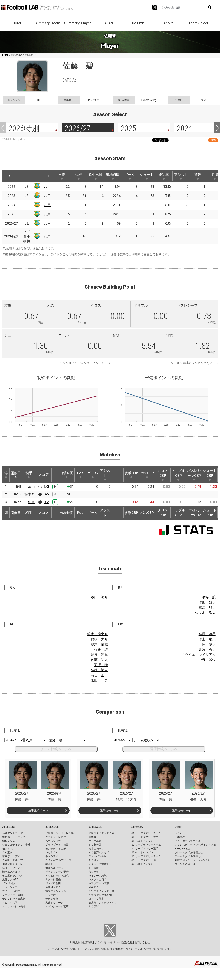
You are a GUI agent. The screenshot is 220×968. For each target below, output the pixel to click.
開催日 (16, 473)
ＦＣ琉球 (94, 906)
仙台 (31, 502)
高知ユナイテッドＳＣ (101, 891)
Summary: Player (77, 23)
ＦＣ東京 (7, 852)
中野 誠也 (207, 660)
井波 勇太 (207, 649)
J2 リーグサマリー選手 (144, 848)
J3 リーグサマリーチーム (146, 856)
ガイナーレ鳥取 (98, 875)
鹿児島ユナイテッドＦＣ (103, 902)
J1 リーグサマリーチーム (146, 833)
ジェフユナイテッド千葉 (16, 844)
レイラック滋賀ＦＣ (100, 864)
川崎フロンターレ (12, 864)
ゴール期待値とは (185, 864)
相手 (28, 473)
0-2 (46, 502)
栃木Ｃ (29, 494)
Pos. (80, 473)
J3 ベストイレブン (142, 864)
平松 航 (209, 597)
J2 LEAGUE (52, 826)
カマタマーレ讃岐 (99, 883)
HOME (17, 23)
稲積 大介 (99, 639)
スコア (43, 475)
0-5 (46, 494)
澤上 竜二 (207, 639)
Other (178, 826)
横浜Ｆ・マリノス (12, 867)
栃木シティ (51, 856)
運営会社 (127, 942)
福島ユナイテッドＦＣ (101, 833)
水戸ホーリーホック (13, 837)
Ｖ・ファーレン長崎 (13, 906)
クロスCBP (162, 473)
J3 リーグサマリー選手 (144, 860)
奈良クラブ (95, 871)
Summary (137, 826)
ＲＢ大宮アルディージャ (59, 860)
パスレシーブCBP (194, 473)
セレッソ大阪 (10, 887)
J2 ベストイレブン (142, 852)
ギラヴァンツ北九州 (100, 894)
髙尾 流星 (207, 634)
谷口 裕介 (99, 597)
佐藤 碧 (101, 649)
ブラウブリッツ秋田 (57, 844)
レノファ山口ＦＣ (99, 879)
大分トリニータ (54, 902)
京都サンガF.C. (10, 879)
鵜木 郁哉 (99, 644)
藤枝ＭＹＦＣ (53, 887)
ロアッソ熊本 (96, 898)
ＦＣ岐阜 (94, 860)
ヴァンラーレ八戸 (55, 837)
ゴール (130, 175)
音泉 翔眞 (99, 655)
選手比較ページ (38, 810)
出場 (61, 175)
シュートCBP (210, 473)
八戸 (47, 187)
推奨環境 (87, 942)
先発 (78, 175)
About (168, 23)
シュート (147, 175)
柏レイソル (8, 848)
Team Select (198, 23)
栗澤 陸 (101, 665)
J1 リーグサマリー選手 (144, 837)
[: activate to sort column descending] (9, 176)
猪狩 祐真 (99, 670)
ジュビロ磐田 (53, 883)
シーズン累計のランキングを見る (192, 363)
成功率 (164, 175)
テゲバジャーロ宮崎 (57, 906)
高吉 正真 (99, 675)
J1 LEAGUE (8, 826)
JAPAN (107, 23)
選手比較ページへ (164, 749)
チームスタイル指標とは (189, 856)
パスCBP (147, 473)
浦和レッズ (8, 840)
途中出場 (95, 175)
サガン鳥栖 (51, 898)
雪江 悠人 (207, 607)
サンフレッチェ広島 (13, 898)
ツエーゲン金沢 (98, 856)
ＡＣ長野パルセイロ (100, 852)
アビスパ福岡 (10, 902)
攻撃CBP (131, 473)
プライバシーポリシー (107, 942)
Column (138, 23)
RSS (213, 140)
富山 (31, 487)
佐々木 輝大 (205, 613)
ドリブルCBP (178, 473)
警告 (197, 175)
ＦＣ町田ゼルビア (12, 860)
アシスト (181, 175)
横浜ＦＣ (50, 864)
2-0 (46, 487)
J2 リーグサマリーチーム (146, 844)
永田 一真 (99, 680)
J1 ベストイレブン (142, 840)
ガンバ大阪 (8, 883)
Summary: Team (47, 23)
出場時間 (113, 175)
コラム (178, 833)
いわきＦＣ (51, 852)
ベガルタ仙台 (53, 840)
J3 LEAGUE (95, 826)
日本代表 (180, 837)
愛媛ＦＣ (94, 887)
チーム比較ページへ (56, 749)
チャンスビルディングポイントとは (84, 363)
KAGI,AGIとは (183, 848)
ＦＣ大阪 (94, 867)
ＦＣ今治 (50, 894)
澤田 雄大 (207, 602)
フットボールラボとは (187, 840)
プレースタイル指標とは (189, 852)
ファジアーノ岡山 (12, 894)
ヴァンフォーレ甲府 (57, 871)
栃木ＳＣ (94, 837)
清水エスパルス (11, 871)
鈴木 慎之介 (97, 634)
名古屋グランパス (12, 875)
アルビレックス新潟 (57, 875)
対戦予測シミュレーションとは (193, 860)
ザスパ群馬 (95, 840)
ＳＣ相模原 (95, 844)
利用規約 (75, 942)
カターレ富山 (53, 879)
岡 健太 (209, 644)
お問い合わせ (142, 942)
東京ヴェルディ (11, 856)
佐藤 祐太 (99, 660)
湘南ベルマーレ (54, 867)
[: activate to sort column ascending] (21, 176)
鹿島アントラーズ (12, 833)
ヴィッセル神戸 (11, 891)
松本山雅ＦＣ (96, 848)
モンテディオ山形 (55, 848)
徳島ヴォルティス (55, 891)
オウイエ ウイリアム (198, 655)
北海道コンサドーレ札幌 (59, 833)
